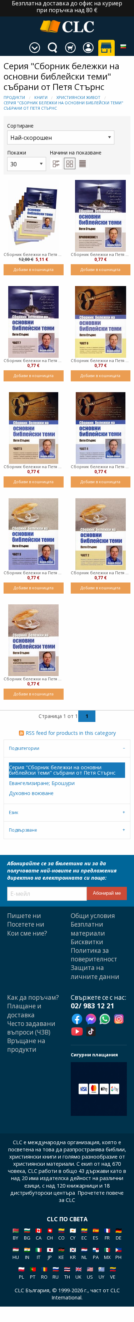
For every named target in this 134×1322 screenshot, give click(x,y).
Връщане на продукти (26, 1045)
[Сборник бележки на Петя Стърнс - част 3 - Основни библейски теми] (33, 534)
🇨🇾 (73, 1234)
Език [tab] (13, 812)
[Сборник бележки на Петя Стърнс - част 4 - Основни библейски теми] (100, 428)
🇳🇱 (84, 1253)
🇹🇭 (67, 1273)
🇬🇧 (78, 1273)
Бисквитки (87, 942)
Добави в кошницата (34, 269)
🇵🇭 (118, 1253)
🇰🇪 (61, 1253)
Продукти (14, 97)
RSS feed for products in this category (71, 732)
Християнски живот (78, 97)
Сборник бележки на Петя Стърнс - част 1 (34, 678)
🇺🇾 (101, 1273)
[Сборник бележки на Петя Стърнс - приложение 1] (100, 216)
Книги (41, 97)
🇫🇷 (107, 1234)
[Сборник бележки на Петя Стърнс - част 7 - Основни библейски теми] (33, 322)
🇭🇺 (16, 1253)
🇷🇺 (56, 1273)
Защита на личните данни (95, 972)
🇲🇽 (107, 1253)
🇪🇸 (96, 1234)
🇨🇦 (38, 1234)
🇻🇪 (113, 1273)
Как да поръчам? (33, 997)
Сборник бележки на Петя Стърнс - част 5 (34, 466)
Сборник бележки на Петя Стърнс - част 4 (101, 466)
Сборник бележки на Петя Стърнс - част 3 (34, 572)
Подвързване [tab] (23, 830)
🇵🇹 (33, 1273)
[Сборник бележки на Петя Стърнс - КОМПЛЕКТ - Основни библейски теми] (33, 216)
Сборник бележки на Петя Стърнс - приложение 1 (101, 254)
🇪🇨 (84, 1234)
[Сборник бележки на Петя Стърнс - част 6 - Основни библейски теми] (100, 322)
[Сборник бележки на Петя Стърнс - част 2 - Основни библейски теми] (100, 534)
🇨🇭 (50, 1234)
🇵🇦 (96, 1253)
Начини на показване (75, 152)
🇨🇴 (61, 1234)
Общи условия (93, 916)
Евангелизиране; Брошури (42, 783)
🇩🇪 (118, 1234)
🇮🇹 (38, 1253)
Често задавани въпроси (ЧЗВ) (31, 1027)
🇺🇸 (90, 1273)
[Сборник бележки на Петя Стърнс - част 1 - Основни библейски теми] (33, 640)
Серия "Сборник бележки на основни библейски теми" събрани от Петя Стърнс (62, 770)
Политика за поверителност (94, 954)
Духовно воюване (31, 793)
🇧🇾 (16, 1234)
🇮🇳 (27, 1253)
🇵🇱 (21, 1273)
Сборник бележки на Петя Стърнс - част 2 (101, 572)
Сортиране (20, 125)
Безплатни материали (88, 928)
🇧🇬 (27, 1234)
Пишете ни (24, 916)
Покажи (16, 152)
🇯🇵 (50, 1253)
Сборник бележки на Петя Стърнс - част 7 (34, 360)
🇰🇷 (73, 1253)
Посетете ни (25, 924)
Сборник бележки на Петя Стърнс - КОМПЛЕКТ (34, 254)
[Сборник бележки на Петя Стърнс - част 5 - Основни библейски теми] (33, 428)
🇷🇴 (44, 1273)
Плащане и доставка (24, 1010)
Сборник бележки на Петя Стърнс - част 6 (101, 360)
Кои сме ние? (27, 933)
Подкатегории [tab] (24, 748)
